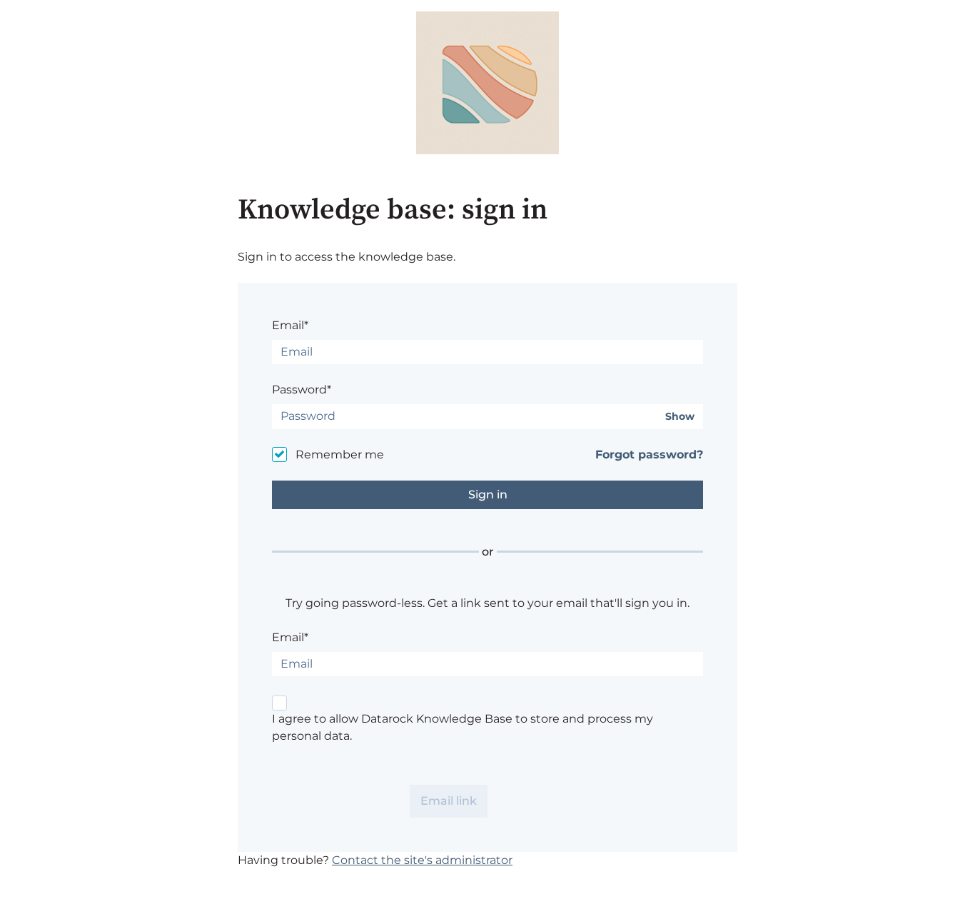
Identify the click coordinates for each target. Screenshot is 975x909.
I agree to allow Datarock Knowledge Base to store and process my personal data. (462, 727)
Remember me (339, 454)
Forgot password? (649, 454)
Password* (301, 389)
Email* (290, 325)
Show (679, 417)
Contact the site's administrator (422, 860)
